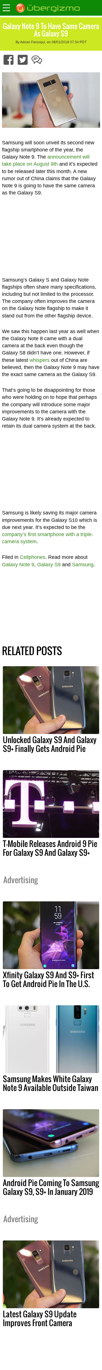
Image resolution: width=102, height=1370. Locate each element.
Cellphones (32, 557)
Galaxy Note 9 (18, 564)
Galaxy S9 (49, 564)
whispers (39, 360)
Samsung (83, 564)
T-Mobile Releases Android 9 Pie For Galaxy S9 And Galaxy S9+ (50, 848)
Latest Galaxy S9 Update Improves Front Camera (39, 1318)
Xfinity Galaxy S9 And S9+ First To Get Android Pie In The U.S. (48, 979)
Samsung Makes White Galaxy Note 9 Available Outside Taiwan (50, 1083)
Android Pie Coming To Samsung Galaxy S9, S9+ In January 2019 (51, 1187)
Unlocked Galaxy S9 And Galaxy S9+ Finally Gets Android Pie (50, 744)
